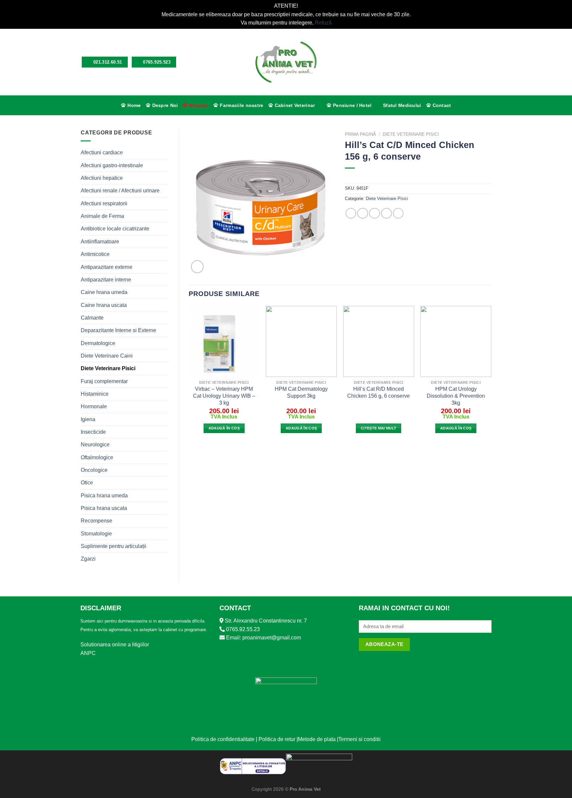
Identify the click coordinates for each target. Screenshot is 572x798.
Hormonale (94, 406)
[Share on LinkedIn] (398, 213)
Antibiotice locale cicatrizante (115, 228)
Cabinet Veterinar (295, 105)
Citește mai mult (378, 428)
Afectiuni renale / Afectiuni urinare (120, 190)
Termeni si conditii (359, 739)
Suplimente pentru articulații (113, 546)
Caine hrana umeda (104, 292)
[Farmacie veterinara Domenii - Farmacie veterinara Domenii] (286, 62)
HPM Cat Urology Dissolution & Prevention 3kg (456, 396)
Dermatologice (98, 343)
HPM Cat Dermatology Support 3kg (301, 392)
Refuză (323, 22)
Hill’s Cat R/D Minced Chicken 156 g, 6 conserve (378, 392)
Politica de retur (277, 739)
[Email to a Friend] (374, 213)
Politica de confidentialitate (223, 739)
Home (134, 105)
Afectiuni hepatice (102, 178)
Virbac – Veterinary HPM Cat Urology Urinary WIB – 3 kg (224, 396)
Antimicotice (95, 254)
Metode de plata (317, 739)
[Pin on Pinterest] (386, 213)
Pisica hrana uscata (104, 508)
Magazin (199, 105)
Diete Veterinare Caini (107, 356)
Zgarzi (88, 559)
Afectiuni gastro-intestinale (112, 165)
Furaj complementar (104, 381)
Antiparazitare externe (106, 267)
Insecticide (93, 432)
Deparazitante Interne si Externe (118, 330)
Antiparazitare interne (106, 279)
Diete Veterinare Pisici (108, 368)
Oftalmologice (97, 457)
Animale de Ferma (102, 216)
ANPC (88, 653)
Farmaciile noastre (241, 105)
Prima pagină (360, 134)
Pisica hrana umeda (104, 495)
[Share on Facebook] (351, 213)
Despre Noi (165, 105)
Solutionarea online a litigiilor (114, 644)
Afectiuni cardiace (102, 152)
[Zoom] (197, 266)
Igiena (88, 419)
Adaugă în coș (224, 428)
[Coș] (488, 62)
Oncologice (94, 470)
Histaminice (95, 394)
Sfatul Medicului (402, 105)
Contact (442, 105)
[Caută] (466, 62)
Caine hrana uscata (104, 305)
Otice (87, 482)
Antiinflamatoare (100, 241)
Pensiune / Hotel (352, 105)
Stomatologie (96, 533)
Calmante (92, 318)
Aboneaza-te (384, 644)
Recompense (96, 521)
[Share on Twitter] (362, 213)
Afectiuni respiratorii (104, 203)
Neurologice (95, 444)
